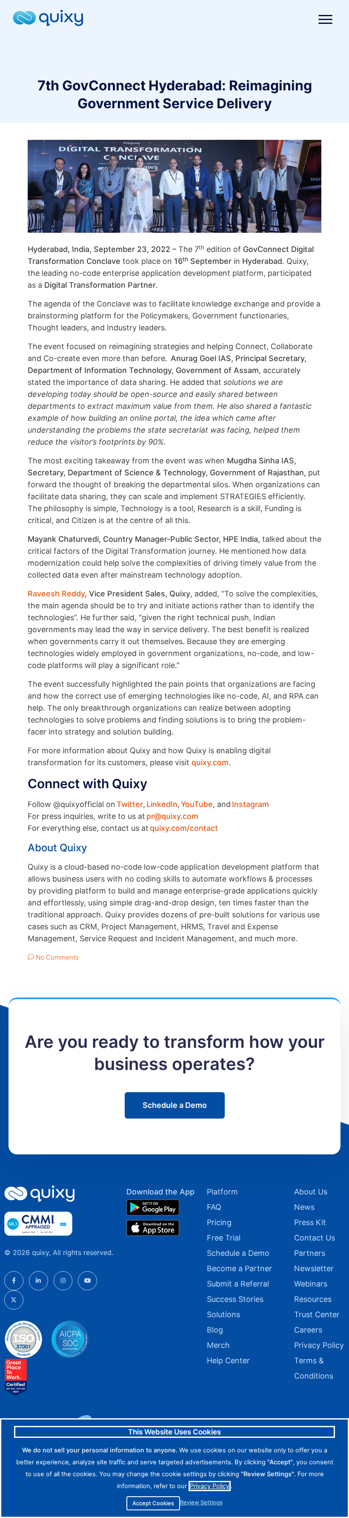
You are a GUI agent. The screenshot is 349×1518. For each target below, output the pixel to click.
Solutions (223, 1314)
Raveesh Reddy (56, 593)
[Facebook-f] (13, 1280)
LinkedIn (161, 804)
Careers (308, 1329)
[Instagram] (63, 1280)
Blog (215, 1329)
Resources (313, 1299)
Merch (218, 1345)
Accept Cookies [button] (153, 1503)
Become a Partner (239, 1268)
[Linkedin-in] (38, 1280)
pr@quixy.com (172, 816)
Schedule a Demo (238, 1253)
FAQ (214, 1207)
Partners (309, 1253)
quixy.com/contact (184, 828)
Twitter (130, 804)
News (304, 1207)
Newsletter (314, 1268)
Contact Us (314, 1237)
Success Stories (235, 1299)
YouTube (197, 804)
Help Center (228, 1360)
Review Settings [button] (201, 1502)
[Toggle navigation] (325, 19)
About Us (310, 1191)
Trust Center (317, 1314)
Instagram (250, 804)
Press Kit (310, 1222)
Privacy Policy (319, 1345)
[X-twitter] (13, 1300)
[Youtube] (87, 1280)
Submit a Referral (238, 1283)
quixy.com (210, 762)
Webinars (310, 1283)
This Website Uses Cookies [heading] (174, 1432)
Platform (222, 1191)
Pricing (219, 1222)
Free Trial (223, 1237)
